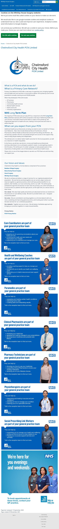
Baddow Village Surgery (12, 168)
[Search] (57, 2)
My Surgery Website (43, 516)
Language (49, 9)
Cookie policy (43, 521)
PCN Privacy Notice (10, 213)
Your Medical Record (21, 9)
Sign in (14, 515)
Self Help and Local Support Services (41, 5)
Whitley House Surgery (11, 175)
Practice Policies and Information (23, 5)
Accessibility (43, 519)
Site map (43, 526)
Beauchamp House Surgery (13, 170)
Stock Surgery (9, 173)
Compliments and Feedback (8, 9)
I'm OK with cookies (9, 35)
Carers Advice (5, 5)
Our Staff (12, 5)
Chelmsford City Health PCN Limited (35, 9)
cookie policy (39, 30)
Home (2, 43)
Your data (43, 524)
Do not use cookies (28, 35)
